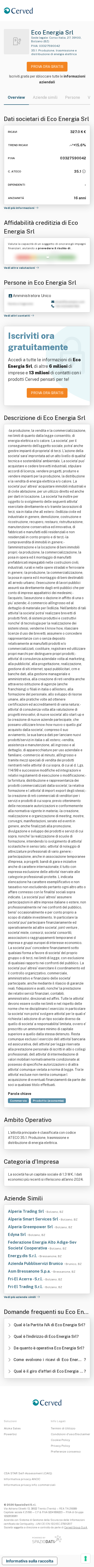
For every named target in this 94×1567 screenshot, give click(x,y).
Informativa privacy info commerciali (29, 1485)
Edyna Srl (17, 1234)
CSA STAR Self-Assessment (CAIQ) (28, 1473)
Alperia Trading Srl (26, 1211)
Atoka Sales (12, 1428)
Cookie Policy (60, 1440)
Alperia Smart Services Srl (33, 1219)
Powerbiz (10, 1434)
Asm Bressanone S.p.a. (30, 1271)
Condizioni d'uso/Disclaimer (70, 1434)
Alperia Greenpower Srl (31, 1227)
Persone (72, 97)
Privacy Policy (60, 1445)
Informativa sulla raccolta (29, 1561)
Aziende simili (45, 97)
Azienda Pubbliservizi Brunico (36, 1263)
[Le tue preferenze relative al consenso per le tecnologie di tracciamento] (85, 1558)
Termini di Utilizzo (63, 1428)
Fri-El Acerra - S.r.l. (26, 1279)
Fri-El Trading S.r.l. (26, 1286)
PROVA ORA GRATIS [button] (47, 67)
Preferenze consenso (66, 1451)
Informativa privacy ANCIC (22, 1479)
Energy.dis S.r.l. (23, 1256)
